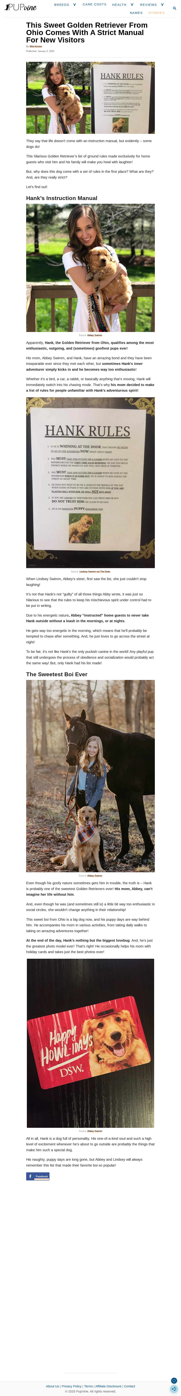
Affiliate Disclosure (108, 1386)
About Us (52, 1386)
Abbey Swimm (94, 335)
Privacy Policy (71, 1386)
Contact (129, 1386)
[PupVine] (20, 8)
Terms (88, 1386)
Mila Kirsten (36, 46)
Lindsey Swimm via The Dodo (95, 571)
